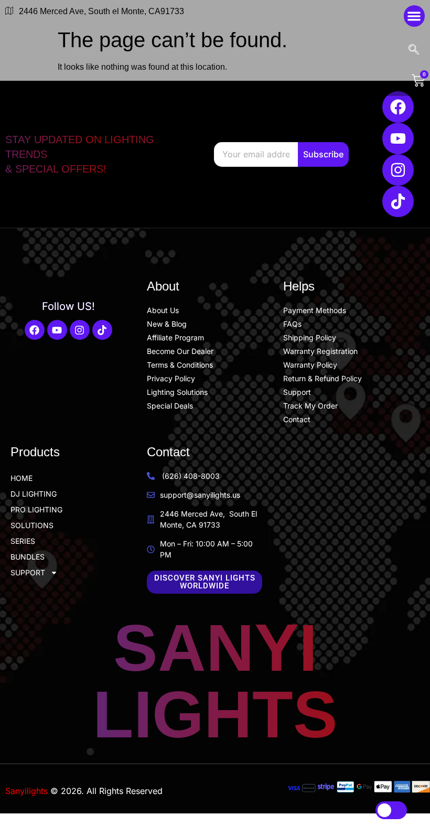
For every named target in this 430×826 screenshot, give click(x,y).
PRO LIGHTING (36, 509)
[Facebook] (398, 107)
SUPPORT (27, 572)
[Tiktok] (398, 201)
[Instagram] (398, 170)
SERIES (22, 541)
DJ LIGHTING (33, 493)
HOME (21, 478)
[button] (414, 16)
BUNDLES (27, 556)
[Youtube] (398, 138)
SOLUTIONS (31, 525)
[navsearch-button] (415, 50)
